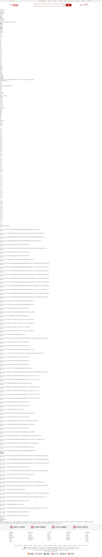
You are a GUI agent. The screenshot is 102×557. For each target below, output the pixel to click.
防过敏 (1, 124)
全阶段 (1, 87)
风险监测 (64, 545)
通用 (1, 64)
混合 (1, 70)
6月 (0, 40)
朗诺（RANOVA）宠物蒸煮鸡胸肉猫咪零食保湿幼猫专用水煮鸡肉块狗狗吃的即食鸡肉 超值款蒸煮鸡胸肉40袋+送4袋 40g (22, 237)
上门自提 (29, 534)
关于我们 (15, 545)
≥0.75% (1, 204)
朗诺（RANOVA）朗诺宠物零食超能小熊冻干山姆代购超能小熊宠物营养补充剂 (14, 364)
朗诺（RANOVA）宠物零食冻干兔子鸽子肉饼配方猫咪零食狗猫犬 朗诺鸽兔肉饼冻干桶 (16, 368)
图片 (9, 523)
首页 (1, 22)
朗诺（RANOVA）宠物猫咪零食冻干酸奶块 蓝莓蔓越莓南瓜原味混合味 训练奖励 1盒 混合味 (17, 349)
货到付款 (49, 534)
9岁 (0, 60)
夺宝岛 (86, 534)
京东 (18, 5)
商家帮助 (35, 545)
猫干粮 (1, 25)
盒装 (1, 112)
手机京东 (71, 1)
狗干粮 (1, 30)
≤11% (1, 154)
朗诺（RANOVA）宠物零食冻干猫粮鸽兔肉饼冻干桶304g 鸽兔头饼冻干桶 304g (14, 244)
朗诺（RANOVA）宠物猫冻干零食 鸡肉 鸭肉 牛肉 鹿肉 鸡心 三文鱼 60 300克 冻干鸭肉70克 (17, 330)
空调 (13, 523)
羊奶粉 (21, 523)
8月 (0, 43)
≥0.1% (1, 210)
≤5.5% (1, 160)
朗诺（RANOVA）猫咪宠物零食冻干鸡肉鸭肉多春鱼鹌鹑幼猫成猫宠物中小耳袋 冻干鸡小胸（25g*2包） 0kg (20, 394)
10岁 (1, 62)
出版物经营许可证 (42, 548)
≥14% (1, 135)
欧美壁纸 (43, 523)
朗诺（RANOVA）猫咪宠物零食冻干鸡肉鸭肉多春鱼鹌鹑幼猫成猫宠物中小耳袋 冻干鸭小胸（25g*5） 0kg (19, 375)
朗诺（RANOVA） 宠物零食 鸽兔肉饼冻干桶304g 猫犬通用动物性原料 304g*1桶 (15, 345)
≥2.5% (1, 172)
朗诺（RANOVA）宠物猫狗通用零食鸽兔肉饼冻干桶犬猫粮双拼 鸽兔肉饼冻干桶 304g (16, 383)
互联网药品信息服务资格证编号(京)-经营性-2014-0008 (56, 547)
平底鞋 (36, 523)
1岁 (0, 49)
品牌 (32, 523)
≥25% (1, 145)
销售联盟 (55, 545)
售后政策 (68, 534)
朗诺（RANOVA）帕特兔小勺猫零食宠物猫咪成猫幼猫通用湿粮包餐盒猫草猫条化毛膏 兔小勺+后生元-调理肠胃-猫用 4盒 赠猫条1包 (24, 274)
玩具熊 (46, 523)
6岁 (0, 54)
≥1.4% (1, 175)
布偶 (1, 94)
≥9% (1, 223)
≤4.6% (1, 158)
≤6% (1, 129)
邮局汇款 (49, 538)
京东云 (56, 551)
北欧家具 (39, 523)
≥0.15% (1, 187)
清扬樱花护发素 (3, 519)
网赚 (34, 523)
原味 (1, 73)
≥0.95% (1, 202)
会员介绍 (10, 535)
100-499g (2, 108)
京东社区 (60, 545)
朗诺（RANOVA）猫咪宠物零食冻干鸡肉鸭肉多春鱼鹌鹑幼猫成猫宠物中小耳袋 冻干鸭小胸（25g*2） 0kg (19, 390)
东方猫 (1, 92)
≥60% (1, 140)
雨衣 (1, 523)
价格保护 (68, 535)
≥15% (1, 224)
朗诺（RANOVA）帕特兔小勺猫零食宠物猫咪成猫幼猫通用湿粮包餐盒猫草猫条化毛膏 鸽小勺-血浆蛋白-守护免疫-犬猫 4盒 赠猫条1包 (24, 285)
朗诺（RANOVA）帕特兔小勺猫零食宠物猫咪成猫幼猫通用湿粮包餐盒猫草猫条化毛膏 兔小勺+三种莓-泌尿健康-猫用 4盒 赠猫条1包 (24, 270)
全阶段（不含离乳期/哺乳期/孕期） (6, 85)
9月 (0, 44)
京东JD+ (87, 541)
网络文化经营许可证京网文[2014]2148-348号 (55, 548)
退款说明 (68, 537)
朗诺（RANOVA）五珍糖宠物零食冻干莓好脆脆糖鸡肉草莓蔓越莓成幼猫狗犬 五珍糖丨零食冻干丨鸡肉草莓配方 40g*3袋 (22, 439)
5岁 (0, 57)
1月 (0, 33)
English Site (80, 545)
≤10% (1, 132)
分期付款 (49, 537)
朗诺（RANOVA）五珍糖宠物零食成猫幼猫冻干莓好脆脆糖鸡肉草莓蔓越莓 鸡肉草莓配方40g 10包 (18, 450)
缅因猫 (1, 97)
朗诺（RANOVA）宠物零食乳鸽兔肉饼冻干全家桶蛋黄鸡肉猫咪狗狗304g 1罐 (14, 315)
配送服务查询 (30, 537)
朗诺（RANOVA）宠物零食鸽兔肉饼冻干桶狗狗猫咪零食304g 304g (12, 334)
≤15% (1, 133)
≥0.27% (1, 215)
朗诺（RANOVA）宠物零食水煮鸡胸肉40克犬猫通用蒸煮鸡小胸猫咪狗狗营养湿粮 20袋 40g (17, 446)
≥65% (1, 138)
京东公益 (74, 545)
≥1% (1, 180)
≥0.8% (1, 182)
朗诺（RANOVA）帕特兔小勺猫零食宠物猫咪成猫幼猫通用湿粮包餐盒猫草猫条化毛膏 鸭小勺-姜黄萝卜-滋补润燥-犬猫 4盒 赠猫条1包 (24, 293)
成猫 (1, 84)
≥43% (1, 139)
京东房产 (3, 523)
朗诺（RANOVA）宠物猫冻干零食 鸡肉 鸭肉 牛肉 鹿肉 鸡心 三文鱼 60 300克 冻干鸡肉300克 (17, 319)
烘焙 (1, 114)
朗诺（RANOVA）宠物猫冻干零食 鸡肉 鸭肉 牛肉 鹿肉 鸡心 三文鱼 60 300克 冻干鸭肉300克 (17, 323)
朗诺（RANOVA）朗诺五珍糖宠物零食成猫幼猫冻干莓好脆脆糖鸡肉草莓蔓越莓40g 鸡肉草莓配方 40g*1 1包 (20, 229)
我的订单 (49, 1)
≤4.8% (1, 168)
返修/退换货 (68, 538)
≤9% (1, 150)
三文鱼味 (1, 75)
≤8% (1, 130)
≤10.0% (1, 170)
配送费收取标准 (31, 538)
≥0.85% (1, 203)
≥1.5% (1, 189)
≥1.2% (1, 178)
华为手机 (29, 523)
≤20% (1, 134)
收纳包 (1, 15)
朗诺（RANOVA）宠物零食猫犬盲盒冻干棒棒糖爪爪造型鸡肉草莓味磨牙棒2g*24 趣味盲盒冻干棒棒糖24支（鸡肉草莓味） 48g (23, 248)
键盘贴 (1, 17)
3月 (0, 37)
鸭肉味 (1, 68)
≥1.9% (1, 185)
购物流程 (10, 534)
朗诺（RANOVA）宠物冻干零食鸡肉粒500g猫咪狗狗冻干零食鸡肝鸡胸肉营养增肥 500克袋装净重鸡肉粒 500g (20, 435)
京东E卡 (86, 538)
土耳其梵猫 (2, 93)
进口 (1, 90)
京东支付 (52, 551)
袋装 (1, 109)
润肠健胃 (1, 120)
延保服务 (87, 537)
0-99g (1, 105)
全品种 (1, 100)
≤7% (1, 128)
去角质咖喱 (16, 523)
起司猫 (1, 98)
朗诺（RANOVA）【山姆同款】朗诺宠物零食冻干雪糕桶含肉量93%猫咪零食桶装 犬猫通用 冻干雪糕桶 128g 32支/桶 (21, 353)
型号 (27, 523)
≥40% (1, 142)
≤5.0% (1, 167)
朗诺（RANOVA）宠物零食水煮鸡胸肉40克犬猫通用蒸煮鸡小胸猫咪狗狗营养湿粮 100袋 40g (17, 259)
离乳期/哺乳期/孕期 (3, 80)
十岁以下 (1, 55)
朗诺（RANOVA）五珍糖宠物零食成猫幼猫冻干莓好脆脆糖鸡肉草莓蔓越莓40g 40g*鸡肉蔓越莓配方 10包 (19, 443)
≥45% (1, 137)
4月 (0, 38)
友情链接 (50, 545)
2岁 (0, 48)
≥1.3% (1, 177)
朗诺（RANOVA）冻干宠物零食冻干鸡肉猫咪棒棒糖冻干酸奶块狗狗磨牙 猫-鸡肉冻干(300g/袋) (17, 431)
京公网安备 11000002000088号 (31, 547)
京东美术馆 (2, 19)
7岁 (0, 59)
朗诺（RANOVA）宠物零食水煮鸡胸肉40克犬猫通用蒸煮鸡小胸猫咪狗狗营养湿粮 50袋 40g (17, 300)
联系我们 (20, 545)
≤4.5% (1, 163)
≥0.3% (1, 184)
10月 (1, 45)
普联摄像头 (2, 13)
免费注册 (45, 1)
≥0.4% (1, 212)
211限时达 (30, 535)
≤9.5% (1, 148)
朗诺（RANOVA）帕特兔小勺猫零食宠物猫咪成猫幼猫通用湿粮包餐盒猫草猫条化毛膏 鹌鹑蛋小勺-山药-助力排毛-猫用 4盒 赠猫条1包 (24, 278)
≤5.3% (1, 164)
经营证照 (66, 550)
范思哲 (53, 523)
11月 (1, 47)
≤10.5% (1, 149)
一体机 (1, 14)
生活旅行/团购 (11, 537)
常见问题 (10, 538)
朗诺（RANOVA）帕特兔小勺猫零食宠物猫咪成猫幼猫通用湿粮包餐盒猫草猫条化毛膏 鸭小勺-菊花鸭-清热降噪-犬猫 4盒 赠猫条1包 (24, 470)
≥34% (1, 143)
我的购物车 (84, 5)
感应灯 (49, 523)
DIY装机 (86, 535)
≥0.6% (1, 183)
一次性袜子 (57, 523)
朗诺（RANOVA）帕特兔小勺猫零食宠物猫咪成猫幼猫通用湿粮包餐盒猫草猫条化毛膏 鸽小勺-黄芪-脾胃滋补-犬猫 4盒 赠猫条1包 (24, 289)
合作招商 (30, 545)
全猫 (1, 103)
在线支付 (49, 535)
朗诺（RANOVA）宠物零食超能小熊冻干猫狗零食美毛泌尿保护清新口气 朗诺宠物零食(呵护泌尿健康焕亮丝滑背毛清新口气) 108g (24, 371)
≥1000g (1, 104)
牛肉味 (1, 67)
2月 (0, 34)
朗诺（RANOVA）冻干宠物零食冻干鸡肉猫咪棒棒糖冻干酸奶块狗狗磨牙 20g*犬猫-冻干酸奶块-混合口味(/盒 (20, 398)
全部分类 (1, 9)
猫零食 (4, 22)
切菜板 (6, 523)
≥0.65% (1, 207)
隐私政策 (69, 545)
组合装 (1, 110)
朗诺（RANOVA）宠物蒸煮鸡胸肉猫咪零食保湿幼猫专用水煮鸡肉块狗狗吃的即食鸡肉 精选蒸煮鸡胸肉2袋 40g (20, 240)
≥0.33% (1, 214)
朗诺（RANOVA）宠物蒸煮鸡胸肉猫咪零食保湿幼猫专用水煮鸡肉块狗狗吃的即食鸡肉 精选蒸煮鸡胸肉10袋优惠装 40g (22, 233)
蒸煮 (1, 117)
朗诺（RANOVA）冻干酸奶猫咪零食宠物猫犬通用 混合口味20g (11, 409)
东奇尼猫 (1, 102)
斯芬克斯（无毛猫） (3, 95)
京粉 (51, 523)
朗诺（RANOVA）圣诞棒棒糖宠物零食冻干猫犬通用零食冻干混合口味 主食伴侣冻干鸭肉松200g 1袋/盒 (19, 420)
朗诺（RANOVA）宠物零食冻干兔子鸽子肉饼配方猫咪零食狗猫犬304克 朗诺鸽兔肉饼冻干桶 (17, 413)
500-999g (2, 107)
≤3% (1, 165)
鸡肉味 (1, 72)
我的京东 (54, 1)
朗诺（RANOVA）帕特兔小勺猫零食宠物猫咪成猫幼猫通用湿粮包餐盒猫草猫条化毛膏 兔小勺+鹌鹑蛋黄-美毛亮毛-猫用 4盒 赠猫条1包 (24, 263)
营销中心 (40, 545)
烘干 (1, 115)
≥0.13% (1, 219)
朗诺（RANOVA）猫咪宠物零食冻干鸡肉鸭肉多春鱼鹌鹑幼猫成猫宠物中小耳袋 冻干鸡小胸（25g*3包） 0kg (20, 386)
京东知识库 (2, 10)
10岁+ (1, 63)
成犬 (1, 83)
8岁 (0, 58)
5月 (0, 39)
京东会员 (60, 1)
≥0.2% (1, 198)
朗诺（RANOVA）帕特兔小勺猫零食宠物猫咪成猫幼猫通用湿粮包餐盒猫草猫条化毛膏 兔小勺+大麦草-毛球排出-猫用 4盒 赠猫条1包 (24, 455)
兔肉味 (1, 69)
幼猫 (1, 88)
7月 (0, 42)
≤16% (1, 153)
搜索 (69, 5)
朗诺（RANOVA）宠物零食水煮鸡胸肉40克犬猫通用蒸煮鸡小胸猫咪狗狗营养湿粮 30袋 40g (17, 304)
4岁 (0, 53)
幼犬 (1, 82)
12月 (1, 50)
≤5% (1, 125)
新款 (11, 523)
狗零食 (1, 29)
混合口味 (1, 74)
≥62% (1, 144)
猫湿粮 (1, 27)
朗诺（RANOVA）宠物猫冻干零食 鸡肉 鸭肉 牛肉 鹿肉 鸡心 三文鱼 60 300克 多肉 (15, 326)
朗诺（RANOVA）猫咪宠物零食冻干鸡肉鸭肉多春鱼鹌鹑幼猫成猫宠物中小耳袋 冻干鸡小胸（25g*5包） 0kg (20, 379)
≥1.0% (1, 174)
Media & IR (86, 545)
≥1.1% (1, 179)
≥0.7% (1, 205)
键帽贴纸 (1, 18)
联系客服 (10, 541)
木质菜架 (24, 523)
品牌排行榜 (2, 12)
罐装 (1, 113)
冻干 (1, 118)
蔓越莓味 (1, 77)
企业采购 (65, 1)
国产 (1, 89)
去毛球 (1, 123)
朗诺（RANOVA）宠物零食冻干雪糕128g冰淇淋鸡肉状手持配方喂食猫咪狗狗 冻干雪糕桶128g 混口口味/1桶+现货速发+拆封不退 (24, 338)
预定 (19, 523)
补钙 (1, 122)
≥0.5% (1, 197)
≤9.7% (1, 147)
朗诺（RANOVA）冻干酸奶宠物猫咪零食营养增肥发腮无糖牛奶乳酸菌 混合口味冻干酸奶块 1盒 (17, 424)
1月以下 (1, 35)
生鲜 (60, 523)
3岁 (0, 52)
